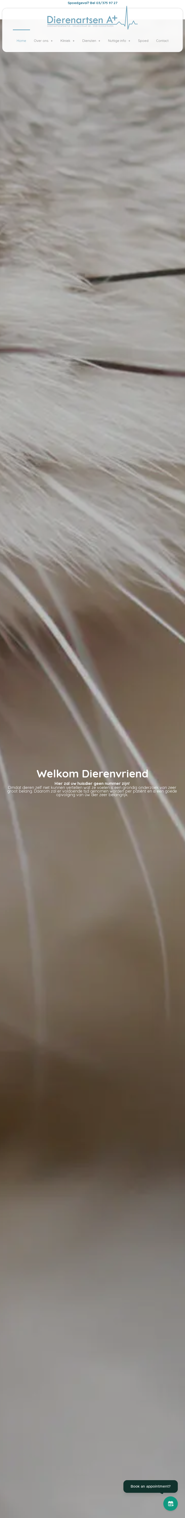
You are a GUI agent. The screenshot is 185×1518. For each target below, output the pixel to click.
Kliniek (65, 41)
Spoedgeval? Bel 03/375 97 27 (92, 3)
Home (21, 41)
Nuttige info (117, 41)
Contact (162, 41)
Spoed (143, 41)
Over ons (41, 41)
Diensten (89, 41)
